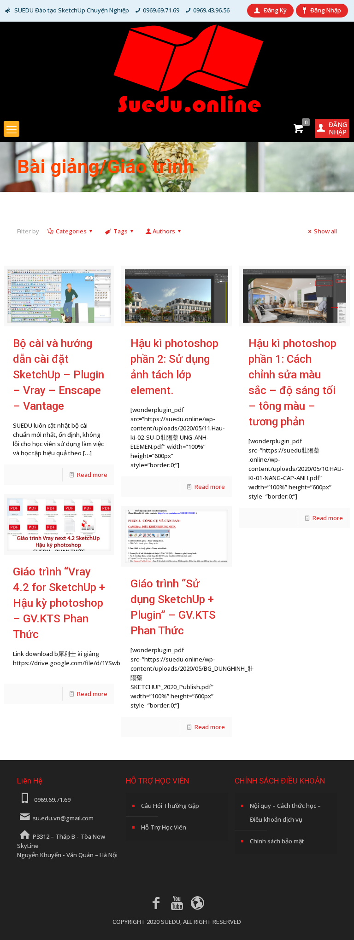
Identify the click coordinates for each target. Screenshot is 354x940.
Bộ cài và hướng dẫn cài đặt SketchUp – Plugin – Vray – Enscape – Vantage (58, 374)
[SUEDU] (177, 69)
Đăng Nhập (325, 10)
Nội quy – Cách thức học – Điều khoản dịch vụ (285, 812)
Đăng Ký (275, 10)
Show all (325, 231)
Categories (71, 231)
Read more (92, 474)
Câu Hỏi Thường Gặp (170, 805)
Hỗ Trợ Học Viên (163, 827)
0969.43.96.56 (211, 10)
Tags (120, 231)
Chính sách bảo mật (277, 841)
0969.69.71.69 (161, 10)
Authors (164, 231)
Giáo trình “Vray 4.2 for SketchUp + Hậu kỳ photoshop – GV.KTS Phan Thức (59, 603)
